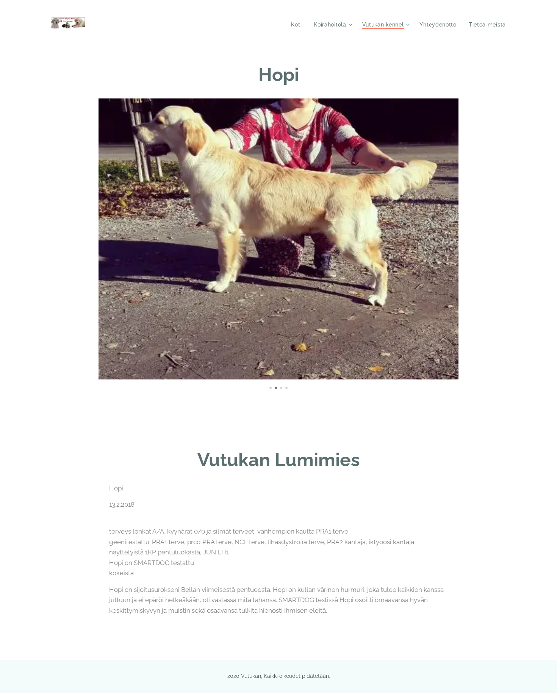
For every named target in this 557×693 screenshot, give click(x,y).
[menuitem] (298, 24)
